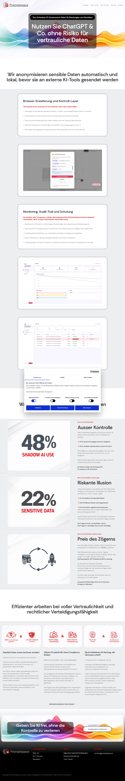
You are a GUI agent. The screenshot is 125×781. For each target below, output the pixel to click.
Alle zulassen (87, 408)
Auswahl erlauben (62, 408)
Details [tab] (62, 377)
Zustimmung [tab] (37, 377)
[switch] (53, 400)
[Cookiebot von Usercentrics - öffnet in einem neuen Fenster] (91, 372)
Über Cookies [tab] (88, 377)
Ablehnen (38, 408)
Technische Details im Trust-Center (61, 704)
